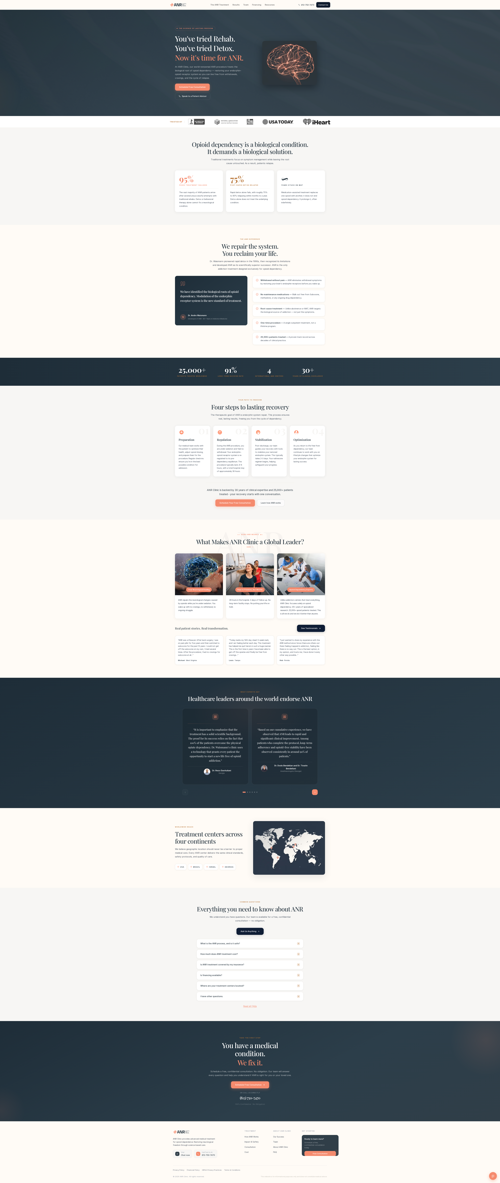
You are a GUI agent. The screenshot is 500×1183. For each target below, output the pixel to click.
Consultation (250, 1147)
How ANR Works (252, 1137)
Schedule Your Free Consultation (235, 503)
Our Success (278, 1137)
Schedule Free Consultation (192, 87)
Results (236, 5)
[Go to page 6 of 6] (256, 792)
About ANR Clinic (280, 1147)
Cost (247, 1152)
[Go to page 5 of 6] (254, 792)
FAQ (275, 1152)
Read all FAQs (250, 1006)
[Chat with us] (493, 1176)
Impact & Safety (252, 1142)
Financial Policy (193, 1170)
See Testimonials (309, 628)
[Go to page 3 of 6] (249, 792)
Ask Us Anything (248, 931)
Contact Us (323, 5)
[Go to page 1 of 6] (244, 792)
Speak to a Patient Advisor (194, 96)
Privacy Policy (178, 1170)
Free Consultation (320, 1154)
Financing (256, 5)
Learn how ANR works (271, 503)
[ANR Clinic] (178, 5)
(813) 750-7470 (250, 1097)
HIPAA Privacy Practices (212, 1170)
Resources (270, 5)
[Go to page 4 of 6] (252, 792)
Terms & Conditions (232, 1170)
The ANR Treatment (219, 5)
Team (245, 5)
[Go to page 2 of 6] (247, 792)
